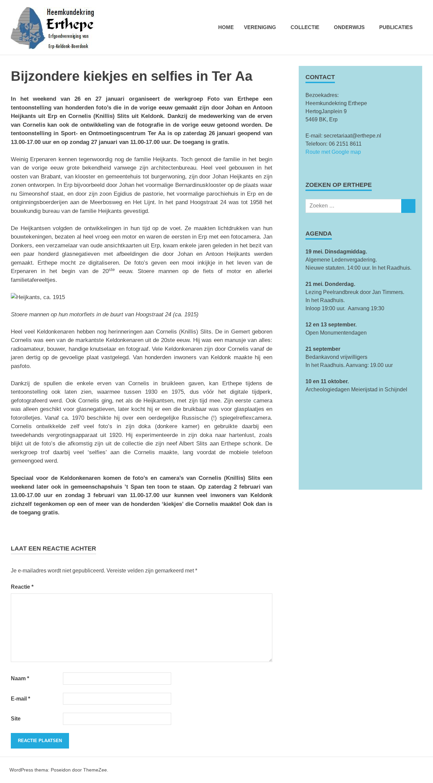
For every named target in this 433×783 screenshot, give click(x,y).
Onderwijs (349, 27)
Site (16, 718)
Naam (20, 678)
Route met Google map (333, 152)
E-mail (20, 699)
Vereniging (260, 27)
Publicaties (396, 27)
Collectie (305, 27)
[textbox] (360, 280)
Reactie (22, 587)
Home (226, 27)
